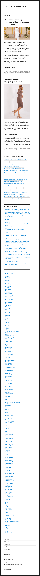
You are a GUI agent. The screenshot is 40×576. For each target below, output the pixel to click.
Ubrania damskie (8, 518)
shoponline (15, 71)
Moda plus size (8, 399)
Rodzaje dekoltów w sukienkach (10, 562)
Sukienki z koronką (9, 482)
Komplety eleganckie (9, 369)
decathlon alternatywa (10, 321)
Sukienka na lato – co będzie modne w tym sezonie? (16, 242)
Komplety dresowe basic (10, 367)
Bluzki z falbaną (8, 296)
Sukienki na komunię (9, 473)
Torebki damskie (8, 509)
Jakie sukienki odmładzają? (24, 170)
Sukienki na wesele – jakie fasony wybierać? (14, 247)
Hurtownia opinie (7, 554)
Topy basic (7, 506)
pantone (7, 409)
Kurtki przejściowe (9, 382)
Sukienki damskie (9, 457)
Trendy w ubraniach (9, 515)
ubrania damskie (14, 149)
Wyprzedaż (7, 525)
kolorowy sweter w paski (8, 174)
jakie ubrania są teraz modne (9, 551)
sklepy (6, 429)
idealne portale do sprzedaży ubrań (12, 337)
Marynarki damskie (9, 393)
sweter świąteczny (7, 192)
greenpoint (22, 168)
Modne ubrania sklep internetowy (10, 181)
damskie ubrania (20, 161)
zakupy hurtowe (8, 529)
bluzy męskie (8, 305)
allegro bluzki (6, 159)
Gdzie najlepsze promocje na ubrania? (11, 168)
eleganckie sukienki (9, 326)
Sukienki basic (8, 456)
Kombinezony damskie (10, 360)
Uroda (6, 522)
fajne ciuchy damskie (15, 164)
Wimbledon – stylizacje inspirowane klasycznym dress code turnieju (16, 22)
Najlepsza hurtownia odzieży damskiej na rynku (13, 564)
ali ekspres (20, 148)
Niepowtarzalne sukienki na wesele (12, 402)
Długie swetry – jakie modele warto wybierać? (14, 229)
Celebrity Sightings (25, 71)
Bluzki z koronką (8, 297)
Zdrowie (7, 531)
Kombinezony (8, 358)
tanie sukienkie (19, 194)
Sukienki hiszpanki (9, 463)
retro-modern (11, 72)
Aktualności (7, 274)
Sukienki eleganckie (9, 461)
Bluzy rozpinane (8, 306)
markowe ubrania (15, 177)
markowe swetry (7, 177)
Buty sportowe (8, 316)
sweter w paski (22, 190)
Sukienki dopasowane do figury (11, 458)
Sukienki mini (8, 470)
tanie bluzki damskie (23, 192)
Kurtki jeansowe (8, 377)
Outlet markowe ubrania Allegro (10, 188)
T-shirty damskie (8, 499)
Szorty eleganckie (9, 496)
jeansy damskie (8, 338)
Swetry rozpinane (8, 492)
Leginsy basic (8, 390)
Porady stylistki (8, 418)
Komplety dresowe (9, 366)
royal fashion (17, 72)
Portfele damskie (8, 419)
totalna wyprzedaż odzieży (24, 196)
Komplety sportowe (9, 370)
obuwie (6, 403)
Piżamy (6, 412)
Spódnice (7, 431)
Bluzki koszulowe (9, 290)
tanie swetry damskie (8, 196)
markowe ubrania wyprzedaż (9, 179)
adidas (6, 271)
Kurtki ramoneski (9, 384)
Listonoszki (7, 392)
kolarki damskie (8, 347)
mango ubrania (26, 174)
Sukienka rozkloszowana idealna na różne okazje (15, 233)
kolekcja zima (8, 357)
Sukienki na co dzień (9, 471)
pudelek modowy (8, 422)
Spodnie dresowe (8, 441)
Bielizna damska (8, 279)
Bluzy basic (7, 300)
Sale (6, 425)
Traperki (7, 511)
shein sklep (10, 149)
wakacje (6, 524)
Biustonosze (7, 280)
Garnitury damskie (9, 332)
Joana (7, 71)
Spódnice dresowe (9, 435)
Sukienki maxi (8, 467)
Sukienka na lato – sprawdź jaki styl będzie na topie (16, 239)
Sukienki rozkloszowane (10, 477)
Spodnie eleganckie (9, 442)
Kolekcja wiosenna (9, 355)
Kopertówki (7, 371)
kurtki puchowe (8, 383)
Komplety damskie (9, 364)
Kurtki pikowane (8, 380)
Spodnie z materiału (9, 448)
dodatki (23, 49)
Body (6, 309)
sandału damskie (8, 427)
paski (6, 411)
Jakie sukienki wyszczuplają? (20, 172)
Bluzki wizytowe (8, 293)
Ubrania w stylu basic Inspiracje (12, 521)
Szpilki (6, 498)
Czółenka (7, 319)
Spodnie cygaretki (9, 438)
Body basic (7, 311)
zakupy (6, 528)
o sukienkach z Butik (14, 185)
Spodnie (6, 437)
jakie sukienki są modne (8, 172)
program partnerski (9, 421)
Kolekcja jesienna (9, 350)
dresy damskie (8, 324)
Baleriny (7, 276)
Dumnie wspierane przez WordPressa (22, 572)
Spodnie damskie (8, 440)
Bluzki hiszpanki (8, 289)
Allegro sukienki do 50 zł (15, 159)
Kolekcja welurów (9, 354)
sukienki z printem (9, 483)
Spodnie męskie (8, 445)
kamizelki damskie (9, 341)
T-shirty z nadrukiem (9, 500)
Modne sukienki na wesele (10, 400)
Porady (6, 416)
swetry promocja (15, 192)
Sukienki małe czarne (9, 466)
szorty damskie (8, 495)
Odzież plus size (8, 406)
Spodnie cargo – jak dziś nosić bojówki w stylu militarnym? (17, 252)
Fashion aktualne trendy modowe (12, 331)
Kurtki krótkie (8, 379)
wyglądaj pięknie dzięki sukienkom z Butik (12, 198)
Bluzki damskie (8, 284)
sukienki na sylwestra (9, 474)
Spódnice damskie (9, 434)
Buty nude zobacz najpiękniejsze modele (13, 80)
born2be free (7, 312)
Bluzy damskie (8, 303)
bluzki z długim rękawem (10, 295)
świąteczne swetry (24, 198)
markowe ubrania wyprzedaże (21, 179)
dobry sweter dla (7, 164)
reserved (7, 424)
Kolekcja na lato (8, 353)
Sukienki (7, 454)
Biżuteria (7, 282)
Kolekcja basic (8, 348)
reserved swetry (20, 188)
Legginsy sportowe (9, 389)
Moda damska (8, 396)
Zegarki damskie (8, 532)
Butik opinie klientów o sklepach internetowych (12, 557)
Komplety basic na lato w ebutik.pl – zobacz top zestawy (17, 212)
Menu (34, 7)
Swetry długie (8, 487)
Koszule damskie (8, 373)
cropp (6, 318)
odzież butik (6, 185)
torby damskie (8, 508)
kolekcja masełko (9, 351)
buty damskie (16, 148)
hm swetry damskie (13, 170)
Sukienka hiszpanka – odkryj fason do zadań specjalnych (17, 241)
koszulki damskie (9, 374)
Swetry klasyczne (8, 489)
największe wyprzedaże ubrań (10, 183)
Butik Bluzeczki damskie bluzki (15, 6)
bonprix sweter (23, 159)
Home (6, 334)
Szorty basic (7, 493)
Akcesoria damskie (9, 273)
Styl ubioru (7, 450)
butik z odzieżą (12, 161)
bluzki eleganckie (9, 287)
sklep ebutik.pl (7, 190)
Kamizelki (7, 340)
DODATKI (7, 322)
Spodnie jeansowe (9, 444)
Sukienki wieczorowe (9, 480)
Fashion (6, 329)
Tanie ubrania (15, 196)
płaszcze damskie (9, 415)
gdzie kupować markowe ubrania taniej (11, 166)
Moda (6, 395)
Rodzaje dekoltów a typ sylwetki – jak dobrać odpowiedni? (17, 213)
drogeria (7, 325)
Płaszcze (7, 413)
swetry (6, 484)
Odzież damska (8, 405)
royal (13, 72)
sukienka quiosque (14, 190)
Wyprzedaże (7, 527)
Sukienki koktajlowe (9, 464)
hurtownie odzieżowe (9, 335)
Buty (6, 313)
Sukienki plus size (9, 476)
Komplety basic (8, 363)
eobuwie (25, 148)
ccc (23, 148)
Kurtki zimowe (8, 386)
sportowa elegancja (22, 72)
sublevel (7, 451)
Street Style (27, 72)
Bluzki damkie (6, 539)
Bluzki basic (7, 283)
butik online (6, 161)
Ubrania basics (8, 516)
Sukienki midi (8, 469)
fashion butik (23, 164)
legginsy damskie (9, 387)
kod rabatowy (8, 345)
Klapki (6, 344)
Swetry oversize (8, 490)
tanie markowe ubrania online (9, 194)
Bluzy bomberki (8, 302)
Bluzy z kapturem (8, 308)
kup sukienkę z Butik (18, 174)
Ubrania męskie (8, 519)
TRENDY (7, 512)
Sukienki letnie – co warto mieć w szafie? (13, 251)
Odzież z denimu (8, 408)
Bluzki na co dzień (9, 292)
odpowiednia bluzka (20, 183)
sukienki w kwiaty (9, 479)
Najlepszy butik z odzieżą (8, 559)
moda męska (7, 398)
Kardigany (7, 342)
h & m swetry (6, 170)
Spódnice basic (8, 432)
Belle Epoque (20, 71)
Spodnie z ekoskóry (9, 447)
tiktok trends (8, 503)
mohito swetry (20, 181)
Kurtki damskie (8, 376)
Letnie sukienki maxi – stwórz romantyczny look (15, 235)
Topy (6, 505)
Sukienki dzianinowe (9, 460)
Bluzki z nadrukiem (9, 299)
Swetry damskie (8, 486)
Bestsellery (7, 277)
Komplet (7, 361)
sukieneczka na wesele (10, 453)
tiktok (6, 502)
